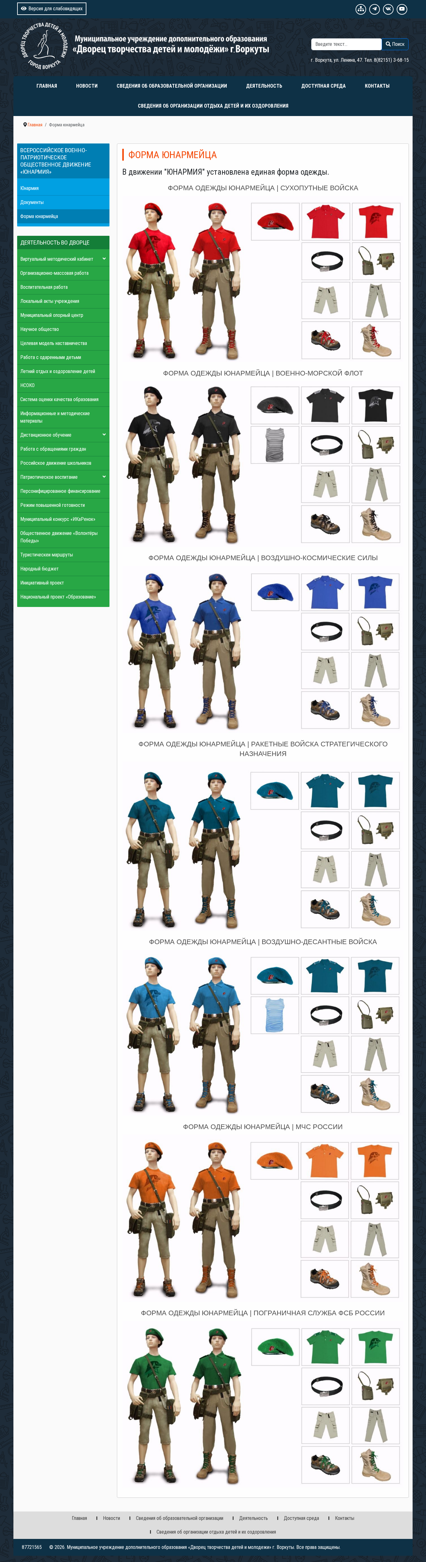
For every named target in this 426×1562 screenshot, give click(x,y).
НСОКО (27, 385)
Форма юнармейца (39, 216)
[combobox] (346, 44)
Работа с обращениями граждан (53, 449)
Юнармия (29, 188)
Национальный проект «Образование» (58, 597)
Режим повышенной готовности (52, 505)
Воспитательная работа (44, 287)
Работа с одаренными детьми (50, 357)
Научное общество (39, 329)
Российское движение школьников (55, 463)
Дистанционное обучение (45, 435)
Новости (87, 86)
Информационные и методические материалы (55, 417)
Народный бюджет (39, 569)
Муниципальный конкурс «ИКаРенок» (57, 519)
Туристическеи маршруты (46, 555)
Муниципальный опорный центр (51, 315)
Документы (32, 202)
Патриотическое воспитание (49, 477)
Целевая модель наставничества (53, 343)
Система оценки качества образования (59, 399)
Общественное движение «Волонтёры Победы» (59, 537)
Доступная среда (323, 86)
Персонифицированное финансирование (60, 491)
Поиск (402, 34)
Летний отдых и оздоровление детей (57, 371)
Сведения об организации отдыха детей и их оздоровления (213, 106)
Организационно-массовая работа (54, 273)
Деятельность (264, 86)
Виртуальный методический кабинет (56, 259)
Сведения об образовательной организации (172, 86)
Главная (46, 86)
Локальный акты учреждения (49, 301)
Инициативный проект (42, 583)
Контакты (377, 86)
